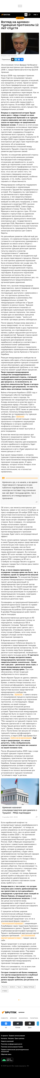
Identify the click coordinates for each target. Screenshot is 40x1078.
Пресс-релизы (19, 1038)
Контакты (4, 1038)
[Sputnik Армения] (6, 15)
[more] (37, 502)
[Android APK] (7, 1060)
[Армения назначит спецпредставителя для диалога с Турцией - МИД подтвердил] (20, 791)
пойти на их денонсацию (21, 738)
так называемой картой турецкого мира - (18, 936)
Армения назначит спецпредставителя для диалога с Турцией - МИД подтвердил (19, 810)
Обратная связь (6, 1054)
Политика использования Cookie (12, 1047)
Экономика (23, 1018)
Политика (4, 987)
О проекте (4, 1036)
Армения (20, 416)
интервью (4, 991)
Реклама (11, 1038)
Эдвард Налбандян (29, 987)
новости (4, 1018)
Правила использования (17, 1036)
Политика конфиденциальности (11, 1044)
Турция (19, 987)
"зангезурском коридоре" (12, 923)
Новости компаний (7, 1041)
